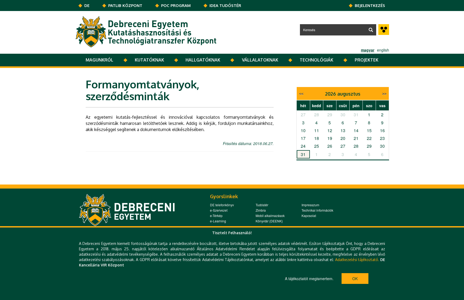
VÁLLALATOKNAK (260, 60)
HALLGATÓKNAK (203, 60)
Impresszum (310, 205)
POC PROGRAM (176, 5)
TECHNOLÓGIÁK (316, 60)
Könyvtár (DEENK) (269, 221)
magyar (367, 50)
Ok (355, 278)
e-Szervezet (218, 210)
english (383, 50)
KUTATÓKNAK (149, 60)
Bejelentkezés (370, 5)
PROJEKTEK (366, 60)
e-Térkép (216, 215)
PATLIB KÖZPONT (125, 5)
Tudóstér (262, 205)
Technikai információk (317, 210)
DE (86, 5)
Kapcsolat (309, 215)
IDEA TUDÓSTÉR (225, 5)
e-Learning (218, 221)
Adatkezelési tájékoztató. (357, 259)
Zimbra (261, 210)
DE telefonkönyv (222, 205)
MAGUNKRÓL (99, 60)
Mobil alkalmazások (270, 215)
